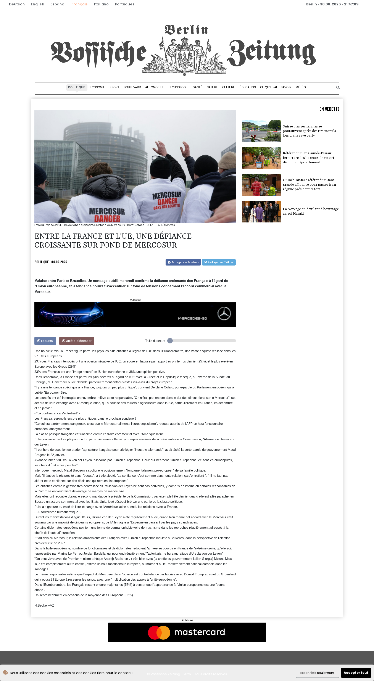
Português (125, 4)
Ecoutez (46, 341)
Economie (97, 87)
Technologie (178, 87)
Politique (76, 87)
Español (57, 4)
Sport (114, 87)
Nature (212, 87)
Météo (301, 87)
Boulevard (132, 87)
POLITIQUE (41, 261)
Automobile (154, 87)
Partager (185, 262)
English (37, 4)
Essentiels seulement (317, 672)
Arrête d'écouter (78, 341)
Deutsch (17, 4)
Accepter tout (356, 672)
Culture (228, 87)
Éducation (248, 87)
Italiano (101, 4)
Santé (197, 87)
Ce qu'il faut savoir (275, 87)
